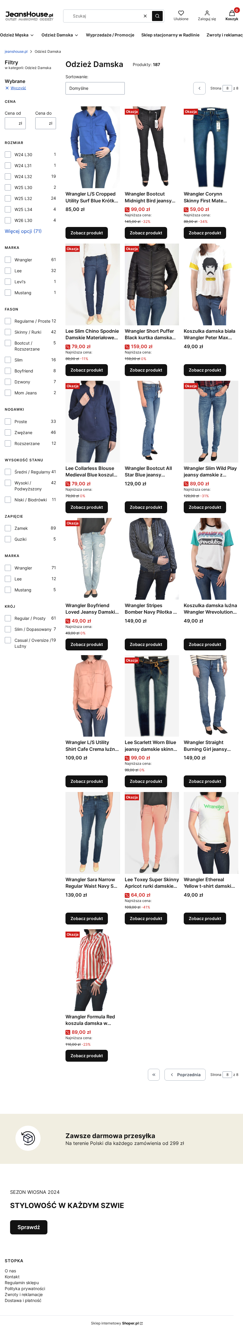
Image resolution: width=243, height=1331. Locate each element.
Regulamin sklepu (22, 1282)
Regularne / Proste (32, 321)
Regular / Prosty (30, 618)
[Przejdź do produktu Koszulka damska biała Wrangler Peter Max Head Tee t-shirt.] (211, 284)
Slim (19, 359)
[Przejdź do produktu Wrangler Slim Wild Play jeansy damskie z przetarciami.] (211, 422)
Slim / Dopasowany (33, 629)
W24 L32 (23, 176)
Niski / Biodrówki (31, 499)
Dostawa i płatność (23, 1300)
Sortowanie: (76, 76)
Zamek (21, 528)
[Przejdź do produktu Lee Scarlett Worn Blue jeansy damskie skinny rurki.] (152, 696)
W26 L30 (23, 220)
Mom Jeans (26, 392)
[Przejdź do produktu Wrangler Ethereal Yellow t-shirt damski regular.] (211, 833)
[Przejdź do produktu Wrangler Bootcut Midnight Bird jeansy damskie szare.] (152, 147)
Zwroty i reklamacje (24, 1294)
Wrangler (23, 259)
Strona (215, 88)
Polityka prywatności (25, 1288)
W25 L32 (23, 198)
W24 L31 (23, 165)
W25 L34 (23, 209)
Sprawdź (28, 1227)
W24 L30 (23, 154)
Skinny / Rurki (28, 332)
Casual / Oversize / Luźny (33, 643)
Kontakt (12, 1276)
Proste (21, 421)
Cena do (43, 113)
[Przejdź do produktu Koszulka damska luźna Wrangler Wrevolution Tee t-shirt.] (211, 559)
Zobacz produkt (87, 232)
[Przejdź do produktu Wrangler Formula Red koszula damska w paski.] (92, 970)
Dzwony (22, 381)
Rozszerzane (27, 443)
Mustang (23, 292)
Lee (18, 270)
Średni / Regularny (32, 471)
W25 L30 (23, 187)
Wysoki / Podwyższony (28, 485)
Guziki (20, 539)
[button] (157, 16)
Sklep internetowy (115, 1323)
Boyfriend (24, 370)
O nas (10, 1270)
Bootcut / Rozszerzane (27, 345)
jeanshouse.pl (16, 51)
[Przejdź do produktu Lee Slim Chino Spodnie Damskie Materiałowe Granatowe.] (92, 284)
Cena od (13, 113)
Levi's (20, 281)
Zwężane (23, 432)
